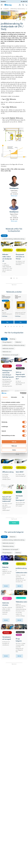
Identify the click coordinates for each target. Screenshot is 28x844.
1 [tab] (5, 326)
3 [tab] (11, 326)
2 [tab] (8, 326)
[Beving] (8, 5)
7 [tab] (22, 326)
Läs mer (6, 586)
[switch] (24, 426)
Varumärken (3, 1)
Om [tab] (23, 397)
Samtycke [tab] (5, 397)
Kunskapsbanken (6, 8)
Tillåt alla (14, 441)
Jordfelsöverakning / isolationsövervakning (17, 8)
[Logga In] (19, 5)
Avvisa (14, 450)
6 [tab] (19, 326)
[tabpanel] (7, 309)
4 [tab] (14, 326)
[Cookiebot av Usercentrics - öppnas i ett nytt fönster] (20, 393)
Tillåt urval (14, 445)
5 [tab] (16, 326)
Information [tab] (14, 397)
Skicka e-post (14, 196)
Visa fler (14, 522)
